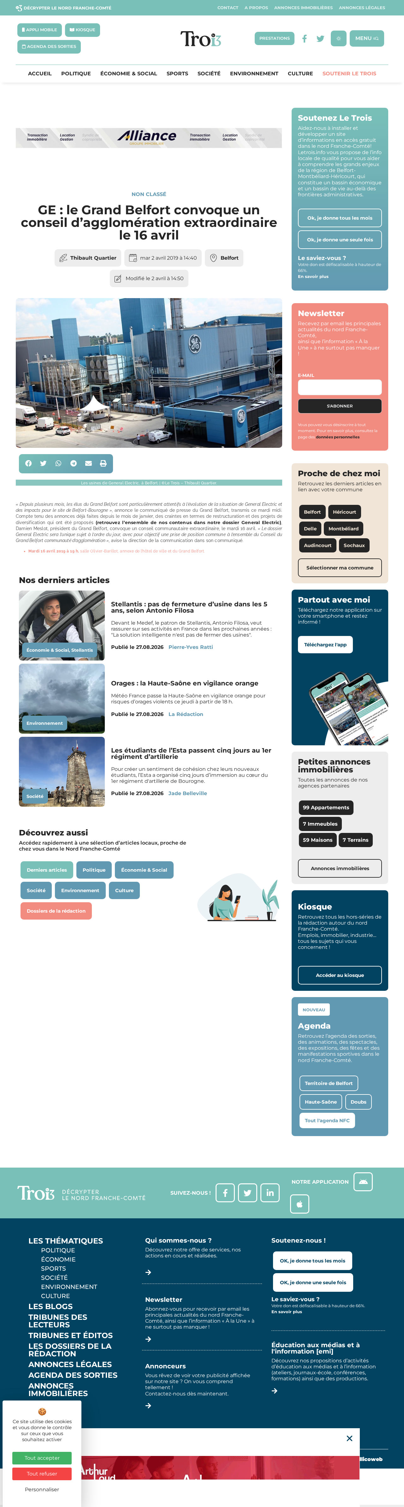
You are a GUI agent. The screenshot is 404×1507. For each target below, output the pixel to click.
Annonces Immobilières (303, 8)
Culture (300, 73)
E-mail (306, 375)
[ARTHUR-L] (202, 1467)
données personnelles (337, 437)
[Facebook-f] (304, 38)
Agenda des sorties (72, 1375)
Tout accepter (42, 1458)
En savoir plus (313, 276)
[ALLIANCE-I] (149, 169)
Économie (58, 1259)
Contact (227, 8)
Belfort (230, 258)
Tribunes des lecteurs (57, 1321)
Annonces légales (362, 8)
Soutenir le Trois (349, 73)
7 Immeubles (320, 824)
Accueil (40, 73)
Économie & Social (128, 73)
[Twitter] (320, 38)
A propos (256, 8)
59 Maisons (318, 840)
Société (209, 73)
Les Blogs (50, 1306)
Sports (177, 73)
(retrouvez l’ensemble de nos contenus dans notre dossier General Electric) (188, 522)
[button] (28, 463)
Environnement (254, 73)
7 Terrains (356, 840)
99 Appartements (326, 808)
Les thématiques (65, 1241)
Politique (76, 73)
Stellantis (82, 650)
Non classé (149, 194)
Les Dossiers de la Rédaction (69, 1350)
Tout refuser (42, 1474)
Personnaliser (42, 1490)
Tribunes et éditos (70, 1335)
